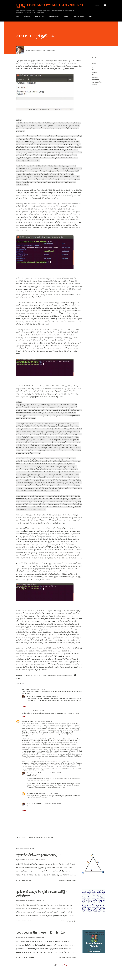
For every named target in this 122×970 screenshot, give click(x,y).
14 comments (26, 921)
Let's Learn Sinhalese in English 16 (40, 932)
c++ (93, 69)
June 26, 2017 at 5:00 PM (50, 696)
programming (95, 79)
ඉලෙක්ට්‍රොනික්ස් (53, 16)
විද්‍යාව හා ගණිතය (79, 16)
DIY (93, 74)
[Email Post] (75, 675)
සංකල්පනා (27, 16)
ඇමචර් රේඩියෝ (39, 16)
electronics (95, 77)
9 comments (26, 880)
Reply (24, 706)
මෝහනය (66, 16)
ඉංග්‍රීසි (17, 16)
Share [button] (94, 57)
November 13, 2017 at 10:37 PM (43, 721)
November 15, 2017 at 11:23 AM (52, 773)
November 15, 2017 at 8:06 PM (52, 803)
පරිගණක (94, 84)
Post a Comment (28, 957)
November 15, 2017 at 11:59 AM (48, 793)
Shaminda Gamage (27, 721)
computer (94, 72)
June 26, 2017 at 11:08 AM (37, 689)
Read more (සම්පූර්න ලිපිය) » (67, 880)
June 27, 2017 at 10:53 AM (37, 711)
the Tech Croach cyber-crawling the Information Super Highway (50, 6)
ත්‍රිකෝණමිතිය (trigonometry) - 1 (39, 855)
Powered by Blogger (62, 965)
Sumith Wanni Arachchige (34, 696)
